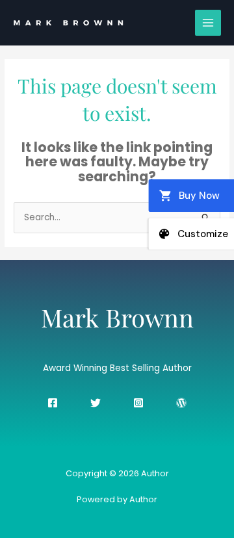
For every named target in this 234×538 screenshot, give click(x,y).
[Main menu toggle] (208, 23)
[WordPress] (181, 403)
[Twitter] (95, 403)
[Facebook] (52, 403)
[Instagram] (138, 403)
